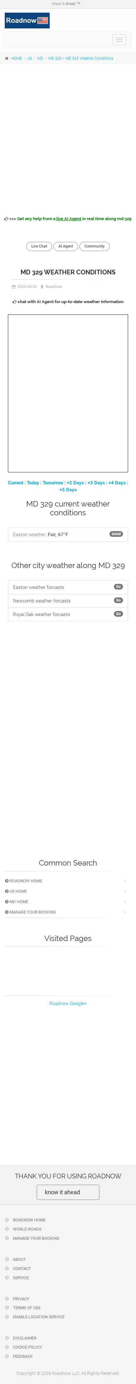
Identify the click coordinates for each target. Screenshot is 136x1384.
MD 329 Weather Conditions (89, 58)
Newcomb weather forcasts (67, 601)
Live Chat (39, 246)
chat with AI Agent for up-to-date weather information (70, 301)
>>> (70, 218)
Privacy (20, 1299)
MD (40, 58)
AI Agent (66, 246)
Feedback (22, 1356)
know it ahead (62, 1192)
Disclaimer (24, 1338)
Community (94, 246)
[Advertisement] (68, 139)
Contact (21, 1268)
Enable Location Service (38, 1317)
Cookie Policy (27, 1347)
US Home (18, 891)
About (19, 1259)
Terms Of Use (26, 1307)
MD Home (18, 901)
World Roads (26, 1229)
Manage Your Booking (32, 912)
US (29, 58)
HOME (16, 58)
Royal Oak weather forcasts (67, 614)
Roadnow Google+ (68, 1003)
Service (20, 1277)
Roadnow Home (25, 880)
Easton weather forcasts (67, 587)
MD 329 (55, 58)
